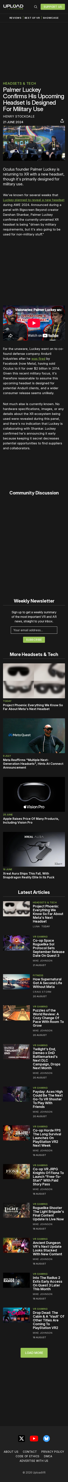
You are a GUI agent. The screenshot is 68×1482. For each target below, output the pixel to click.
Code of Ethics (27, 1456)
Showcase (51, 17)
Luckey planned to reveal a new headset (33, 200)
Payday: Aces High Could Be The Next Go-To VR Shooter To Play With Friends (48, 1099)
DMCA (48, 1456)
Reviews (15, 17)
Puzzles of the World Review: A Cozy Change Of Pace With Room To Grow (48, 1017)
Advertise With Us (34, 1460)
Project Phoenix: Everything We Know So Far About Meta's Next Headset (33, 707)
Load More (34, 1353)
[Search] (36, 7)
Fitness (38, 975)
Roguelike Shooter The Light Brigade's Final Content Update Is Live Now (48, 1213)
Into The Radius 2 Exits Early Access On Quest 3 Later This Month (47, 1283)
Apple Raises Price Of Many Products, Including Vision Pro (31, 820)
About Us (11, 1451)
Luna (36, 926)
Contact (30, 1451)
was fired (38, 358)
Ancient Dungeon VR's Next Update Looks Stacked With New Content (47, 1248)
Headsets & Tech (19, 83)
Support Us (53, 6)
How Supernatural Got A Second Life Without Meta (47, 983)
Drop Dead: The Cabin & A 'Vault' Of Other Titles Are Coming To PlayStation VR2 (48, 1320)
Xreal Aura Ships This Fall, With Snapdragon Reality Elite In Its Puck (28, 875)
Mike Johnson (42, 960)
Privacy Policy (52, 1451)
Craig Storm (42, 991)
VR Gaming (40, 936)
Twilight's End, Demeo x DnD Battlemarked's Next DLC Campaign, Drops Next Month (46, 1058)
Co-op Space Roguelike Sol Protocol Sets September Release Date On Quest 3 (49, 948)
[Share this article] (62, 121)
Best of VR (32, 17)
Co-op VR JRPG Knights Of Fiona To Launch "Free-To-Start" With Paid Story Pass (48, 1176)
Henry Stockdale (19, 116)
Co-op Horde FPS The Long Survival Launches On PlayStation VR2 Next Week (47, 1137)
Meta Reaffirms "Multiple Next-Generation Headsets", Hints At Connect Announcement (33, 763)
